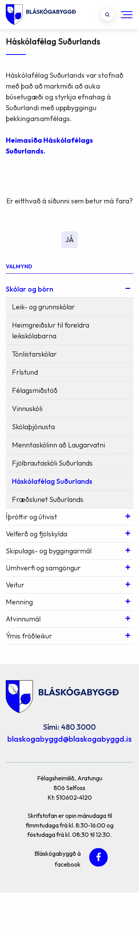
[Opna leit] (107, 15)
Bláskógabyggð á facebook (57, 858)
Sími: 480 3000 (69, 727)
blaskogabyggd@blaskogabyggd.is (69, 739)
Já (69, 239)
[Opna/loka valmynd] (126, 14)
